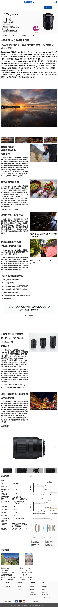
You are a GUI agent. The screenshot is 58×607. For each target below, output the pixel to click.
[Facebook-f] (16, 601)
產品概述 (4, 35)
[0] (55, 3)
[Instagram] (20, 601)
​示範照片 (24, 35)
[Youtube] (24, 601)
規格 (14, 35)
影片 (34, 35)
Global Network (36, 601)
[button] (2, 108)
